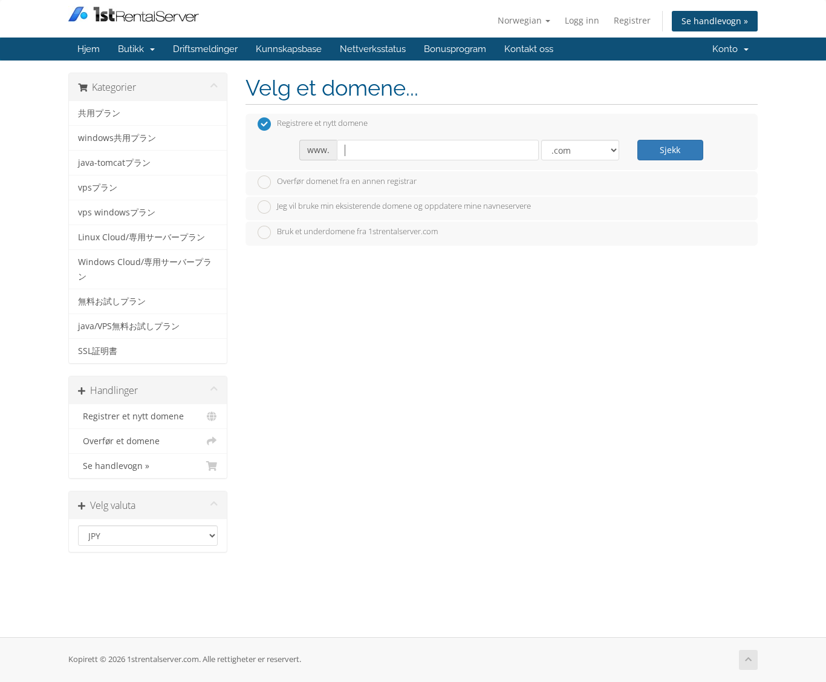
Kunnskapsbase (289, 49)
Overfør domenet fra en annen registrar (347, 180)
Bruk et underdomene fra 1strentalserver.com (357, 231)
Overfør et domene (119, 441)
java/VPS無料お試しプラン (129, 326)
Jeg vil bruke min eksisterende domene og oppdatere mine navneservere (404, 206)
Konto (727, 49)
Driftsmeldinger (205, 49)
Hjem (88, 49)
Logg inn (582, 20)
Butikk (133, 49)
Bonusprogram (455, 49)
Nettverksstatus (373, 49)
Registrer (632, 20)
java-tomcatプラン (114, 162)
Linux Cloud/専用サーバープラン (141, 237)
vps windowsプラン (116, 212)
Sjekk (670, 150)
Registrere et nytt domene (322, 123)
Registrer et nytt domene (131, 416)
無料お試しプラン (112, 301)
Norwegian (521, 20)
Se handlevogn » (714, 21)
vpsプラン (97, 187)
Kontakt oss (528, 49)
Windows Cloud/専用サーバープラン (145, 269)
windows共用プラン (117, 138)
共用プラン (99, 113)
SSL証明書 (97, 351)
